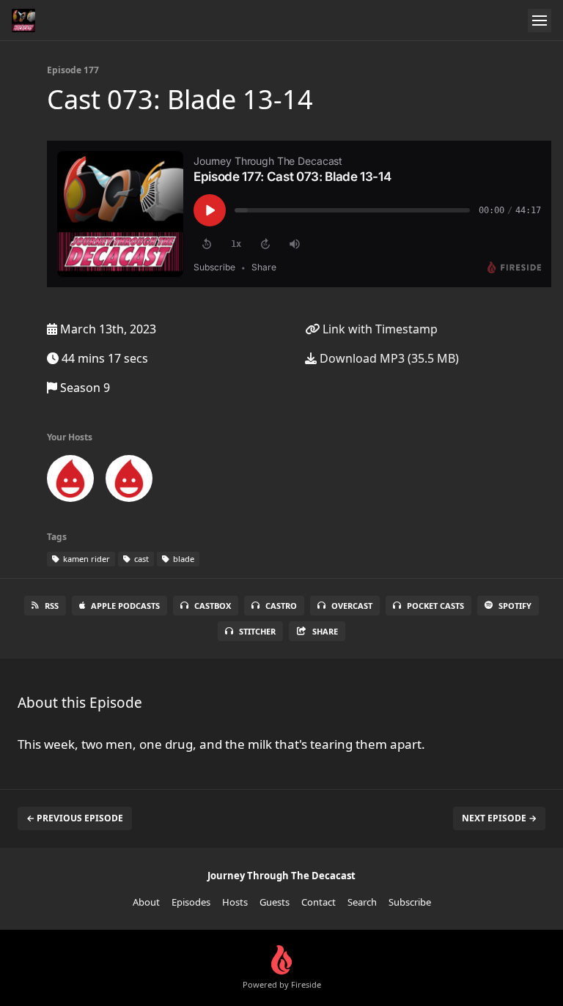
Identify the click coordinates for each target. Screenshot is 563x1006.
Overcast (351, 605)
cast (140, 558)
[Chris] (129, 481)
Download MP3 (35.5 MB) (388, 358)
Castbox (212, 605)
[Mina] (70, 481)
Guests (275, 902)
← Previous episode (74, 818)
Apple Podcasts (125, 605)
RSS (52, 605)
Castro (281, 605)
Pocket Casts (435, 605)
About (146, 902)
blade (182, 558)
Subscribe (410, 902)
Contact (318, 902)
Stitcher (257, 631)
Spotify (514, 605)
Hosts (235, 902)
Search (362, 902)
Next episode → (499, 818)
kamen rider (85, 558)
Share (325, 631)
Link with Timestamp (379, 329)
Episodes (191, 902)
